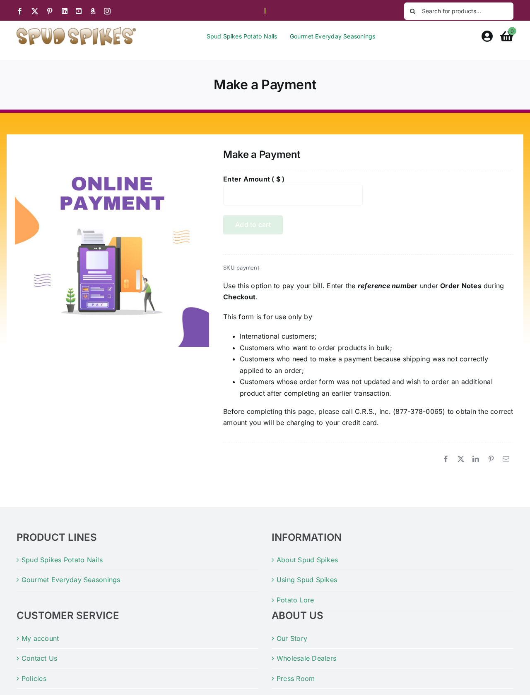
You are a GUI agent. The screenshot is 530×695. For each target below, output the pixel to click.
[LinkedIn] (475, 459)
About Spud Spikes (307, 560)
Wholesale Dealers (306, 658)
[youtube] (79, 11)
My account (40, 638)
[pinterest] (49, 11)
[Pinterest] (491, 459)
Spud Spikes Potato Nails (62, 560)
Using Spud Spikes (307, 580)
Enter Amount (253, 179)
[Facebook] (445, 459)
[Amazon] (93, 11)
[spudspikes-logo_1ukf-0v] (76, 30)
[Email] (506, 459)
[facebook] (20, 11)
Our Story (292, 638)
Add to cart (253, 224)
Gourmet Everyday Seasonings (71, 580)
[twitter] (34, 11)
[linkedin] (64, 11)
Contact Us (39, 658)
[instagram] (107, 11)
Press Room (296, 678)
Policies (34, 678)
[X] (460, 459)
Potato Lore (295, 600)
